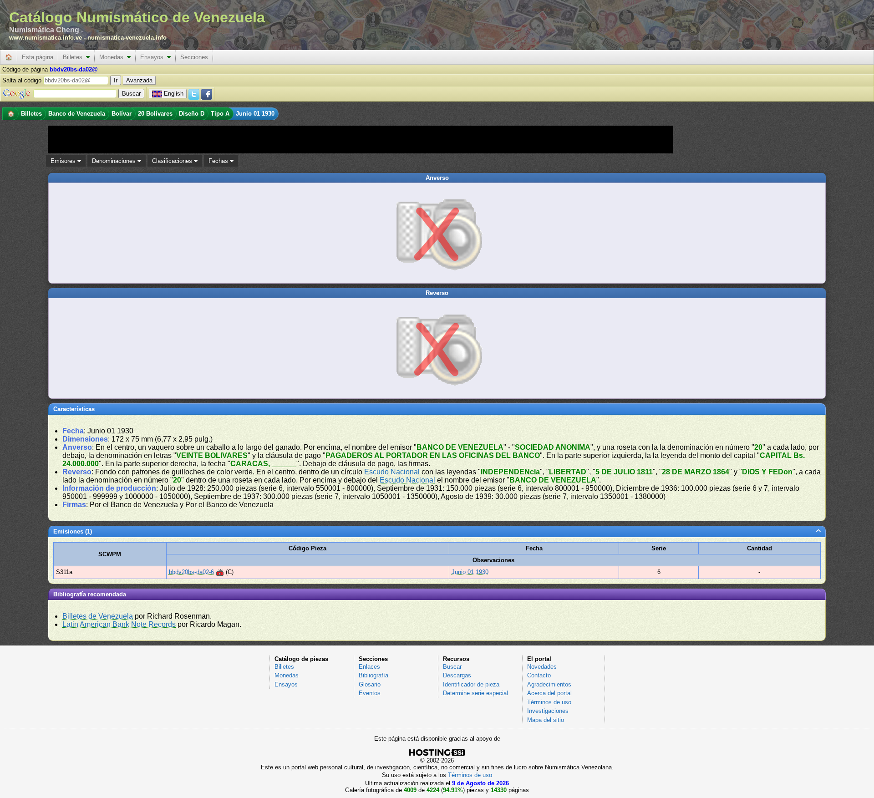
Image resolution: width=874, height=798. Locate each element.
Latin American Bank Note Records (119, 624)
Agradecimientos (549, 684)
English (173, 93)
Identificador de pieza (471, 684)
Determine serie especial (475, 693)
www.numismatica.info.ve (45, 37)
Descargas (457, 675)
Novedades (542, 666)
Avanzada (139, 80)
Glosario (370, 684)
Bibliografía (373, 675)
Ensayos (153, 57)
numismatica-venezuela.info (127, 37)
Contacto (539, 675)
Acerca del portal (549, 693)
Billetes (74, 57)
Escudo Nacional (392, 472)
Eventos (370, 693)
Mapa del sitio (545, 720)
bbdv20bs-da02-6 (191, 572)
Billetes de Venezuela (97, 616)
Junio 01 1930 (470, 572)
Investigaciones (548, 710)
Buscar (452, 666)
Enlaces (369, 666)
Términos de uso (549, 702)
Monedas (113, 57)
